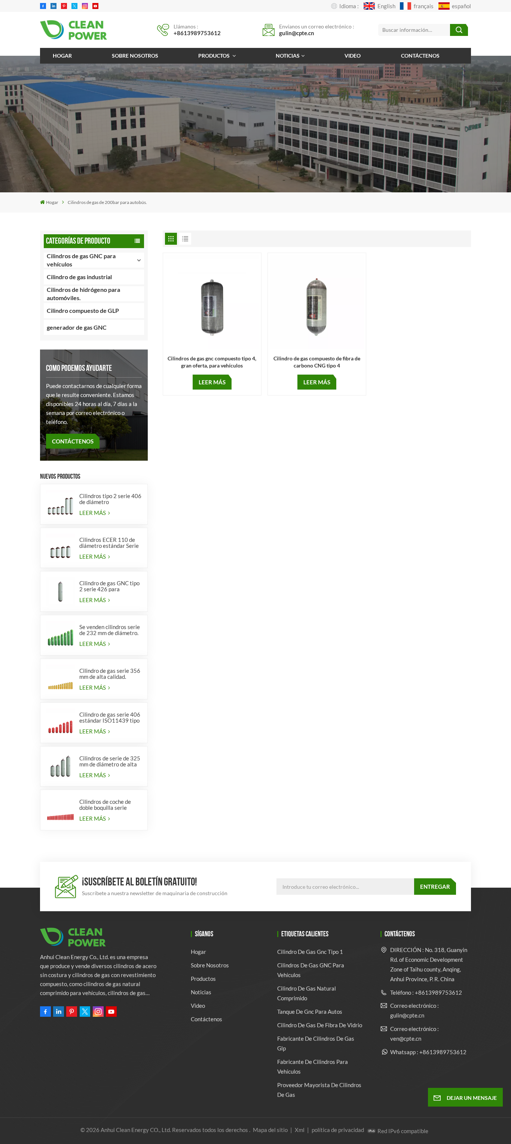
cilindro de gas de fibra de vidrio (319, 1025)
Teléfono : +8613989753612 (426, 992)
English (386, 6)
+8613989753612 (197, 33)
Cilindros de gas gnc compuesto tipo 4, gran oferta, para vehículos (212, 362)
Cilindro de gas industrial (79, 276)
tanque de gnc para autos (309, 1011)
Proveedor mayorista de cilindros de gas (319, 1090)
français (424, 6)
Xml (300, 1129)
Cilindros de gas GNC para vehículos (81, 260)
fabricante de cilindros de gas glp (315, 1043)
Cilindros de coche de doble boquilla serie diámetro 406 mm (105, 805)
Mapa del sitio (271, 1129)
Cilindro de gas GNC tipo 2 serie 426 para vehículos (109, 586)
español (461, 6)
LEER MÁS (93, 512)
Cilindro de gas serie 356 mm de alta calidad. (109, 674)
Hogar (62, 55)
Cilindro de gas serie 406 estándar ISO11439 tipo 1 (109, 717)
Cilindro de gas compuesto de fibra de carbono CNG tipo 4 (316, 362)
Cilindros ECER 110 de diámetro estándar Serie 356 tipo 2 (109, 543)
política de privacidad (338, 1129)
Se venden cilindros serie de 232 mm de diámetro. (109, 630)
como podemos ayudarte (79, 368)
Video (353, 55)
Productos (214, 55)
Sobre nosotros (135, 55)
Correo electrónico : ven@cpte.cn (414, 1033)
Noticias (288, 55)
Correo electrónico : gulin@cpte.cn (414, 1010)
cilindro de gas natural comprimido (306, 993)
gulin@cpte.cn (296, 33)
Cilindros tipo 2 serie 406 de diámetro (110, 499)
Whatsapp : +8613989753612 (428, 1052)
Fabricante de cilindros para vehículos (312, 1066)
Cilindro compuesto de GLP (83, 310)
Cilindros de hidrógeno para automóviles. (83, 293)
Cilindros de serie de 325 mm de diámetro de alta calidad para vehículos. (109, 761)
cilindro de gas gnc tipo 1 (310, 951)
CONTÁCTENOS (73, 441)
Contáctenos (420, 55)
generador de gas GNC (77, 327)
